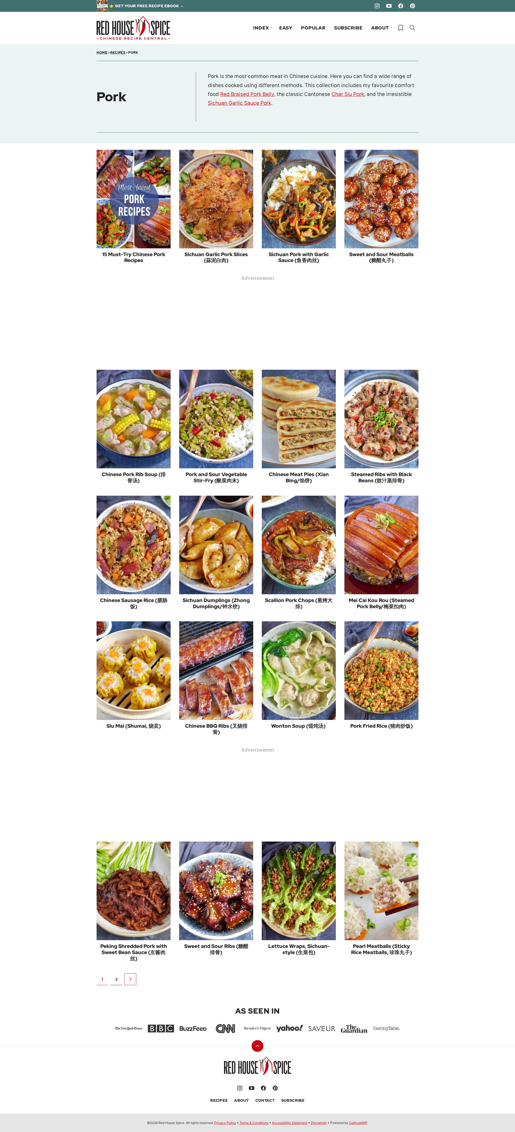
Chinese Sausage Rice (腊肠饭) (133, 603)
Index (261, 28)
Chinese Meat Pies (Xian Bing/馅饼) (299, 477)
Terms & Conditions (254, 1123)
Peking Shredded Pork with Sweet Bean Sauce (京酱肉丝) (133, 952)
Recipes (117, 52)
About (380, 28)
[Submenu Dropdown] (271, 27)
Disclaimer (319, 1123)
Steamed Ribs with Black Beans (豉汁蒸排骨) (381, 477)
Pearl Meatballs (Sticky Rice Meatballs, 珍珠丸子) (381, 949)
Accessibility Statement (289, 1123)
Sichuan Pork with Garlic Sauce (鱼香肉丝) (299, 257)
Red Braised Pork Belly (247, 94)
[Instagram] (377, 6)
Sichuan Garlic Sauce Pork (239, 103)
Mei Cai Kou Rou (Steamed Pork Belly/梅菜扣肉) (381, 603)
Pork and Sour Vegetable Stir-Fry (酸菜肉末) (216, 477)
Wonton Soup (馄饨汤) (299, 726)
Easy (285, 28)
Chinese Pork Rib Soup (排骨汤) (134, 477)
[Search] (412, 28)
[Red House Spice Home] (133, 28)
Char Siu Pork (348, 94)
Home (102, 52)
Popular (313, 28)
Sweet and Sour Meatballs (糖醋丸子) (381, 257)
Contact (265, 1100)
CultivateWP (358, 1123)
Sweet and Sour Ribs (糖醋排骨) (216, 949)
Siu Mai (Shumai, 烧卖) (133, 726)
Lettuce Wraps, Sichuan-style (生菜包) (299, 949)
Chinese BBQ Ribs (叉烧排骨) (216, 729)
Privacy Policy (225, 1123)
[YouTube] (389, 6)
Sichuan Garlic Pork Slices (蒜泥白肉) (216, 257)
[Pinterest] (412, 6)
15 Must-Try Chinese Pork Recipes (133, 257)
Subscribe (348, 28)
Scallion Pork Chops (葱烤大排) (299, 603)
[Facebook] (401, 6)
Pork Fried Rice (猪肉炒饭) (381, 726)
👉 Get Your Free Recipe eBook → (146, 5)
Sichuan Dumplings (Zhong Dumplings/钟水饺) (216, 603)
